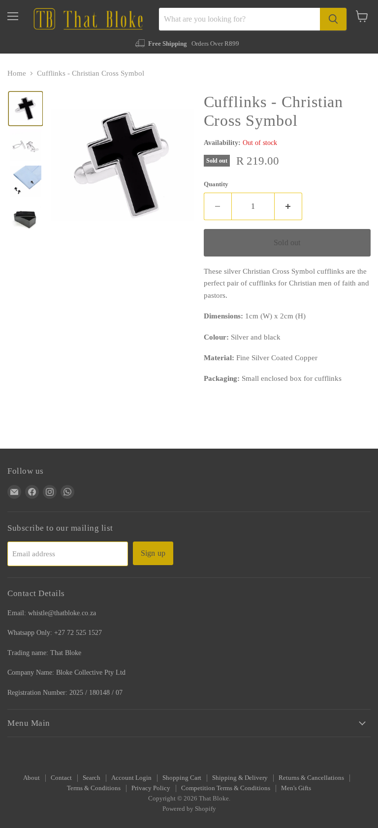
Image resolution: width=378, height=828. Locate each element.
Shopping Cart (181, 777)
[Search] (333, 19)
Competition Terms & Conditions (225, 788)
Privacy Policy (150, 788)
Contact (61, 777)
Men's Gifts (296, 788)
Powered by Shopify (189, 808)
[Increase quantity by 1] (288, 206)
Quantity (216, 184)
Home (16, 73)
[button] (25, 108)
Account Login (131, 777)
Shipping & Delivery (240, 777)
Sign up (153, 553)
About (31, 777)
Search (91, 777)
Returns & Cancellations (311, 777)
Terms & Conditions (94, 788)
